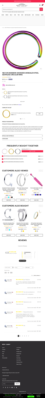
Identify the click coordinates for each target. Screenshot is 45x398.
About (3, 351)
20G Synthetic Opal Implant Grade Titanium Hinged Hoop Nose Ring (36, 224)
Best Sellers (27, 14)
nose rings (9, 11)
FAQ (3, 353)
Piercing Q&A (4, 357)
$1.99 (15, 14)
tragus (23, 11)
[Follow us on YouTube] (12, 387)
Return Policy (18, 364)
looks (11, 272)
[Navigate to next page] (28, 336)
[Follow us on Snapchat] (16, 387)
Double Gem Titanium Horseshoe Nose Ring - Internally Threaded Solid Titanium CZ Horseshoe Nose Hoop (8, 189)
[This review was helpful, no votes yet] (37, 287)
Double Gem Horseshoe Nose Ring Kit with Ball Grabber (8, 224)
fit (8, 272)
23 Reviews (9, 77)
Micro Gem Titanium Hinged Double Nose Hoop (22, 188)
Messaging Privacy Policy (37, 393)
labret (16, 11)
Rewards (18, 355)
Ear (33, 14)
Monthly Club (18, 351)
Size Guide (18, 357)
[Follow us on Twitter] (5, 387)
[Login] (39, 5)
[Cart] (42, 5)
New (22, 14)
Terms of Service (23, 393)
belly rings (13, 11)
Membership (18, 353)
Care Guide (18, 360)
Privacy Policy (29, 393)
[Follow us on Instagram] (8, 387)
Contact (3, 349)
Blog (3, 355)
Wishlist (17, 349)
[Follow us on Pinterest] (10, 387)
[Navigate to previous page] (16, 336)
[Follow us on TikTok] (14, 387)
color (6, 272)
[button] (40, 171)
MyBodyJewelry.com (22, 391)
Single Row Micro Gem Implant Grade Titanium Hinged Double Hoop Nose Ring (22, 224)
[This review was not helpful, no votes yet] (39, 287)
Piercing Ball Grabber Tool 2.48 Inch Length (36, 188)
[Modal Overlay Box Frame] (22, 396)
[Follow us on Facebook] (3, 387)
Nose (3, 14)
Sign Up (17, 383)
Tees (19, 14)
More (42, 14)
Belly (11, 14)
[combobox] (19, 267)
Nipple (7, 14)
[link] (5, 197)
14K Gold (37, 14)
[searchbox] (8, 267)
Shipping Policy (19, 362)
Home (3, 27)
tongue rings (20, 11)
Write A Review (23, 260)
